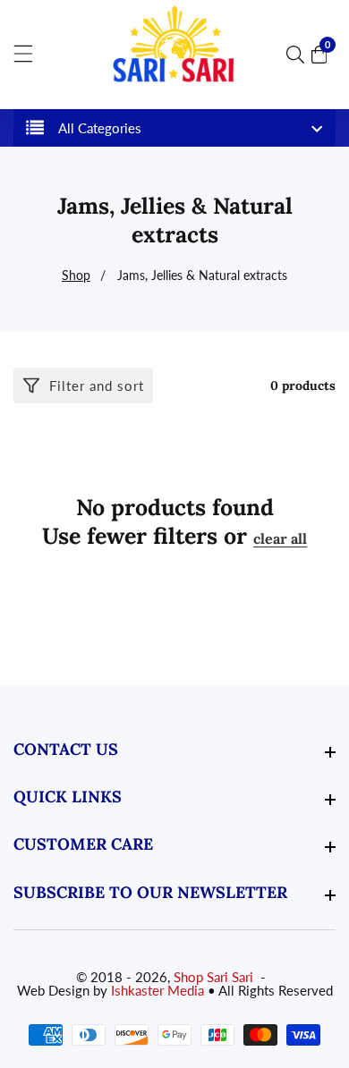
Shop (76, 275)
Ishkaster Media (157, 990)
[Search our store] (298, 54)
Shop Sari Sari (213, 977)
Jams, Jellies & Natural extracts (202, 275)
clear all (280, 538)
